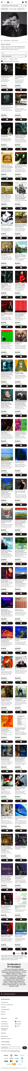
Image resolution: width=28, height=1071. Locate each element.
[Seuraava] (26, 953)
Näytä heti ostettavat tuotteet (11, 61)
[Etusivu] (8, 2)
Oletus (15, 59)
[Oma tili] (23, 2)
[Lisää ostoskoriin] (7, 90)
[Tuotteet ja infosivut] (2, 2)
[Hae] (25, 5)
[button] (15, 1051)
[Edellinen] (22, 953)
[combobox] (14, 5)
